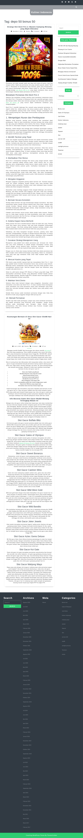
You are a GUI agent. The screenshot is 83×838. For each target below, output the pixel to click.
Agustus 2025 (26, 654)
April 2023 (25, 775)
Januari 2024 (26, 736)
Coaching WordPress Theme (35, 835)
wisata (60, 154)
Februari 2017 (26, 827)
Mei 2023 (25, 771)
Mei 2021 (25, 814)
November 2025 (27, 641)
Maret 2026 (26, 624)
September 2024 (27, 701)
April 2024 (25, 723)
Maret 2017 (26, 823)
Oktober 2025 (26, 645)
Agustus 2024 (26, 706)
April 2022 (25, 792)
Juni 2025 (25, 663)
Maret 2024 (26, 727)
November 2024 (27, 693)
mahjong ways (62, 124)
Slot (59, 135)
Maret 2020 (26, 818)
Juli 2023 (25, 762)
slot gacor (47, 350)
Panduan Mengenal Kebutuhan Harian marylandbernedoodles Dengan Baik (67, 56)
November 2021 (27, 810)
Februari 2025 (26, 680)
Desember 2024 (27, 689)
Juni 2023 (25, 766)
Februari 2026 (26, 628)
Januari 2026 (26, 632)
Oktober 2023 (26, 749)
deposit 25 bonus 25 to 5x (27, 443)
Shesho (28, 31)
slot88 (60, 142)
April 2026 (25, 619)
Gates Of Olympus (63, 112)
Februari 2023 (26, 784)
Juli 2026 (25, 606)
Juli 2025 (25, 658)
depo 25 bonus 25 (12, 102)
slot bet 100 (61, 139)
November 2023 (27, 745)
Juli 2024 (25, 710)
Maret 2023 (26, 779)
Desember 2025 (27, 637)
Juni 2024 (25, 714)
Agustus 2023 (26, 758)
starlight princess (63, 146)
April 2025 (25, 671)
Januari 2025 (26, 684)
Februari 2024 (26, 732)
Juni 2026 (25, 611)
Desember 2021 (27, 805)
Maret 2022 (26, 797)
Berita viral (61, 109)
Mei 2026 (25, 615)
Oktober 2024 (26, 697)
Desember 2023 (27, 740)
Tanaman (60, 150)
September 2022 (27, 788)
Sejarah (60, 131)
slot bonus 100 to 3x (23, 90)
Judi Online (61, 116)
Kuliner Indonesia (41, 12)
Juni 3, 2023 (17, 346)
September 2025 (27, 650)
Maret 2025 (26, 676)
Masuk (44, 602)
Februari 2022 (26, 801)
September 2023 (27, 753)
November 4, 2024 (17, 31)
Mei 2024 (25, 719)
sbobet (60, 127)
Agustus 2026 (26, 602)
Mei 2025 (25, 667)
